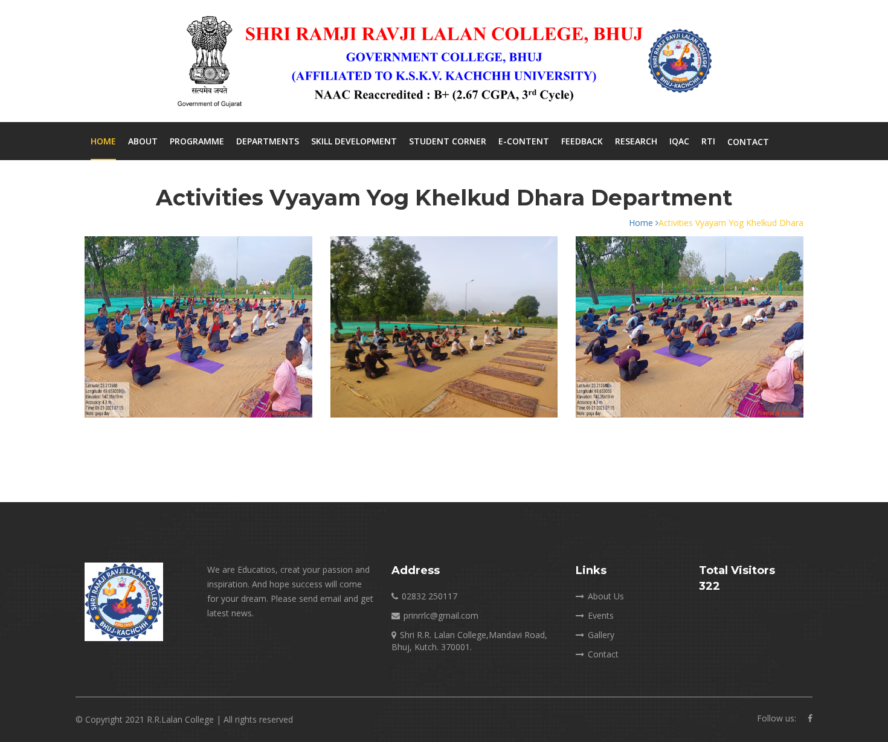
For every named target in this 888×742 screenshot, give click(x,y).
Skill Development (354, 141)
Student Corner (447, 141)
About (143, 141)
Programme (197, 141)
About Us (606, 596)
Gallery (601, 634)
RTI (708, 141)
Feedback (582, 141)
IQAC (679, 141)
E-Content (523, 141)
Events (601, 615)
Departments (267, 141)
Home (103, 141)
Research (636, 141)
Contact (748, 141)
